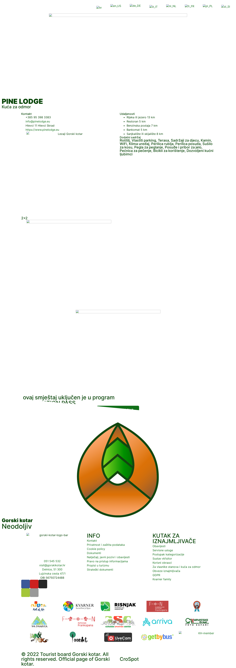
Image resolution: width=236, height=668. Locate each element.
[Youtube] (34, 584)
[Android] (25, 592)
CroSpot (129, 659)
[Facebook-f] (25, 584)
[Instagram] (43, 584)
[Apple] (34, 592)
